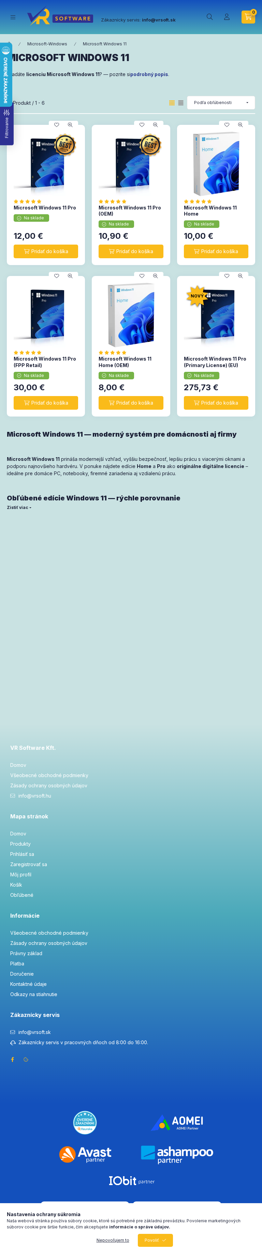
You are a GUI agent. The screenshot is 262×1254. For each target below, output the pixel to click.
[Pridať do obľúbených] (56, 125)
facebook (12, 1059)
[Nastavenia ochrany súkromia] (26, 1059)
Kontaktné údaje (28, 984)
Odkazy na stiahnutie (33, 994)
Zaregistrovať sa (28, 864)
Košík (16, 885)
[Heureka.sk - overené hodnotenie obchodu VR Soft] (85, 1122)
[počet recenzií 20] (29, 201)
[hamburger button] (13, 17)
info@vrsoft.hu (34, 796)
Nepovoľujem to (113, 1240)
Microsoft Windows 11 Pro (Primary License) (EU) (215, 362)
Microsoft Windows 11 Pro (45, 207)
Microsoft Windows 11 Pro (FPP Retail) (45, 362)
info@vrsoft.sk (34, 1032)
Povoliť (152, 1240)
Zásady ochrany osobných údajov (48, 785)
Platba (17, 963)
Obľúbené (21, 895)
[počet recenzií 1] (114, 352)
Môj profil (20, 874)
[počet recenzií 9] (29, 352)
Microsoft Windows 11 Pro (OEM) (130, 211)
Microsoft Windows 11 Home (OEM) (125, 362)
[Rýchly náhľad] (70, 125)
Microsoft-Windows (47, 43)
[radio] (181, 102)
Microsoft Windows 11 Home (210, 211)
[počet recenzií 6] (114, 201)
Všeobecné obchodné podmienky (49, 775)
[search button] (210, 17)
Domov (18, 765)
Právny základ (26, 953)
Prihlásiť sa (22, 854)
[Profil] (227, 17)
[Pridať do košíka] (46, 251)
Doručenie (22, 974)
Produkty (20, 844)
